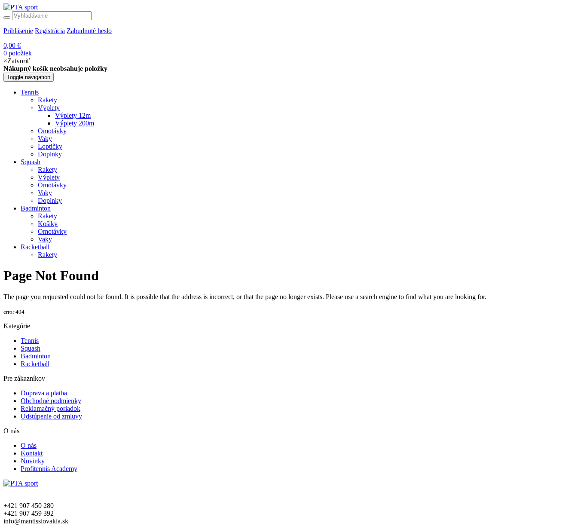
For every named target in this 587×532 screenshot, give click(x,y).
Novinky (33, 461)
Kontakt (32, 453)
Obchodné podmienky (51, 400)
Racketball (35, 247)
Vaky (45, 138)
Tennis (30, 92)
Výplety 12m (73, 115)
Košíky (48, 223)
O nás (29, 445)
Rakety (47, 100)
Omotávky (52, 131)
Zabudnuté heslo (89, 30)
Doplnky (50, 154)
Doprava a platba (44, 393)
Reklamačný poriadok (50, 408)
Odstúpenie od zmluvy (51, 416)
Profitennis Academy (49, 468)
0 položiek (17, 49)
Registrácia (50, 30)
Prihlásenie (18, 30)
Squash (30, 161)
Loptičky (50, 146)
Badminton (36, 208)
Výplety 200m (74, 123)
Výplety (49, 107)
